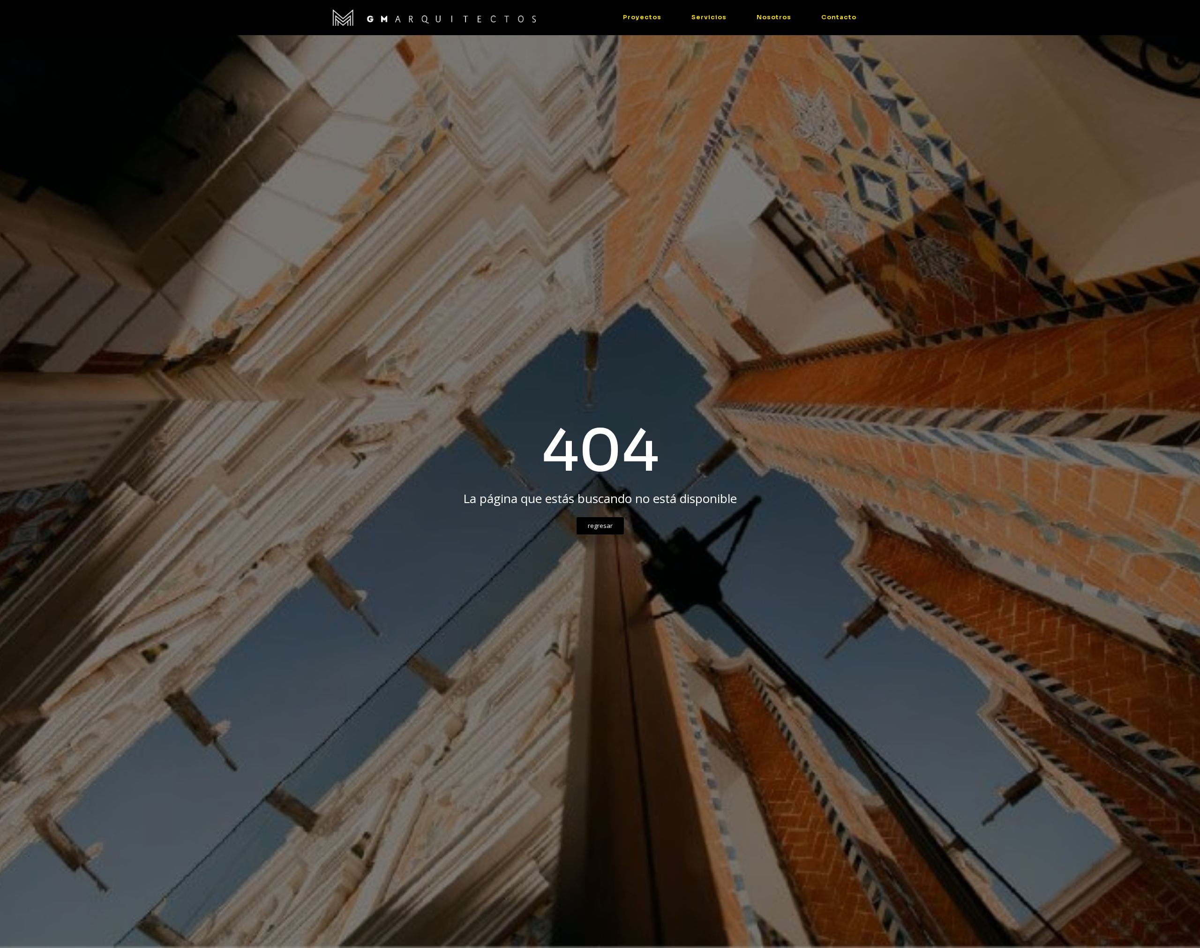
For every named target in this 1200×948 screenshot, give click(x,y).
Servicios (709, 17)
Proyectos (642, 17)
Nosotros (774, 17)
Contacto (838, 17)
